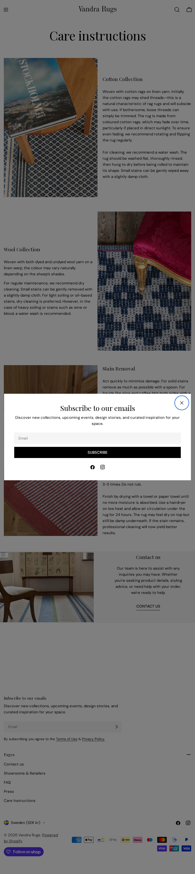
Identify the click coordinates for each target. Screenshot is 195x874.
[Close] (182, 403)
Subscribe (98, 452)
